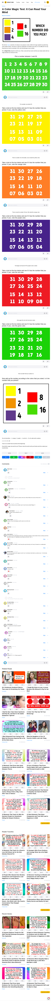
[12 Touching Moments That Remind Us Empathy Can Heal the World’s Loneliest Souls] (38, 780)
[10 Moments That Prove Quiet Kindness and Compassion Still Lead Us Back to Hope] (38, 973)
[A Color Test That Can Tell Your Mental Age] (38, 702)
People (28, 693)
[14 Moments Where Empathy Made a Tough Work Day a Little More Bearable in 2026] (38, 949)
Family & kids (4, 742)
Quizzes (3, 6)
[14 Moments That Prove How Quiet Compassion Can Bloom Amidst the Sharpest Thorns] (13, 755)
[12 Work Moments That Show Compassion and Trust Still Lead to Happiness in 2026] (38, 804)
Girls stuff (4, 938)
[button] (9, 453)
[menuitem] (18, 2)
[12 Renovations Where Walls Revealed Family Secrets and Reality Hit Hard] (38, 889)
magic (8, 44)
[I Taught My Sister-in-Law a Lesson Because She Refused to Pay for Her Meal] (38, 677)
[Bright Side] (9, 2)
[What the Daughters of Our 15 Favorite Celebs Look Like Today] (38, 726)
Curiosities (4, 691)
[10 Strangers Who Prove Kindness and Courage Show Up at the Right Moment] (38, 840)
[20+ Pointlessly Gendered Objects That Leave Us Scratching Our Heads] (13, 677)
